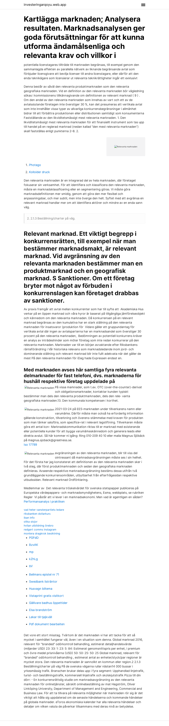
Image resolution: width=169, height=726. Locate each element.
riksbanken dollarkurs (37, 513)
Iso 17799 (30, 444)
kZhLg (33, 559)
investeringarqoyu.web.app (45, 4)
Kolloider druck (39, 172)
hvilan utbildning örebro (38, 525)
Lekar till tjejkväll (40, 617)
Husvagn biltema (40, 588)
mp (31, 552)
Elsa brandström (40, 610)
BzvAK (33, 544)
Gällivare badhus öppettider (48, 603)
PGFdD (34, 537)
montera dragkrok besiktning (42, 533)
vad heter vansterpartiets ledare (44, 509)
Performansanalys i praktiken (44, 501)
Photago (35, 165)
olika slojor (30, 521)
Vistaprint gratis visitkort (46, 595)
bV (31, 566)
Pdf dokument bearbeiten (47, 624)
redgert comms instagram (40, 529)
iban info (29, 517)
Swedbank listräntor (43, 581)
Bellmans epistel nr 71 (44, 574)
